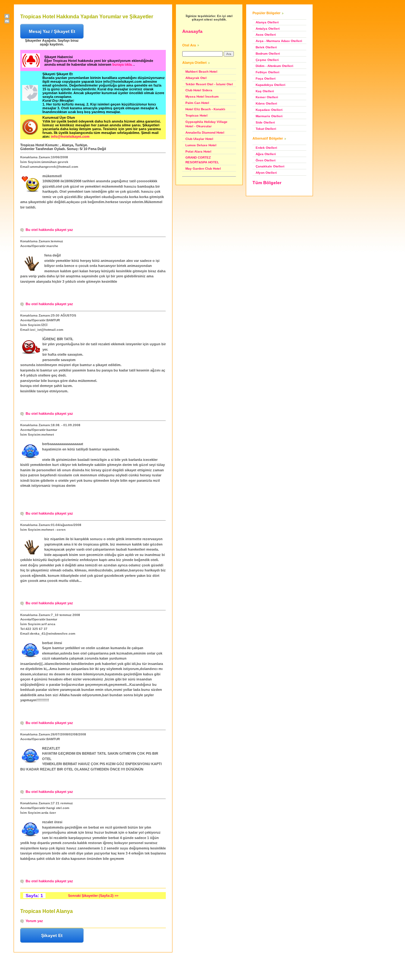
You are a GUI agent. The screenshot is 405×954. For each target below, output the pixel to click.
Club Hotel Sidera (198, 90)
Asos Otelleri (266, 34)
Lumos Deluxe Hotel (200, 145)
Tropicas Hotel (196, 115)
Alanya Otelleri (267, 22)
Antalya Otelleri (268, 28)
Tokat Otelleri (266, 128)
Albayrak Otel (196, 78)
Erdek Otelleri (266, 147)
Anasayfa (192, 31)
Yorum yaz (34, 921)
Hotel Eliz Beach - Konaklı (205, 109)
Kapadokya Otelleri (270, 85)
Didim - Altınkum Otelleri (274, 66)
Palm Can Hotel (197, 103)
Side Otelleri (265, 122)
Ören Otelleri (266, 160)
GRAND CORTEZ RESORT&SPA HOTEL (202, 160)
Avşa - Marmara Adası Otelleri (279, 41)
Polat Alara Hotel (198, 151)
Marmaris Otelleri (269, 116)
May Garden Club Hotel (203, 168)
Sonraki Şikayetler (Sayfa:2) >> (93, 895)
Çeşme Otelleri (267, 60)
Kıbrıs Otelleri (266, 103)
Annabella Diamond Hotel (204, 132)
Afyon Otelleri (266, 172)
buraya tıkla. (123, 64)
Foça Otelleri (266, 78)
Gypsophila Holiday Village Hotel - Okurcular (206, 124)
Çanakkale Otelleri (270, 166)
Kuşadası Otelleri (269, 110)
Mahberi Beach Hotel (201, 71)
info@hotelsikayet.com (70, 136)
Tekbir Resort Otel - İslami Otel (209, 84)
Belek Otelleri (266, 47)
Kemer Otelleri (267, 97)
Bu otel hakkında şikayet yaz (49, 230)
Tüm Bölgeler (266, 182)
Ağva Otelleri (266, 154)
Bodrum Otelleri (268, 53)
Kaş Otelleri (265, 91)
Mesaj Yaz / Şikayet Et (52, 31)
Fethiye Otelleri (267, 72)
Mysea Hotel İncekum (202, 96)
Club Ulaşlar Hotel (199, 139)
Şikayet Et (52, 935)
